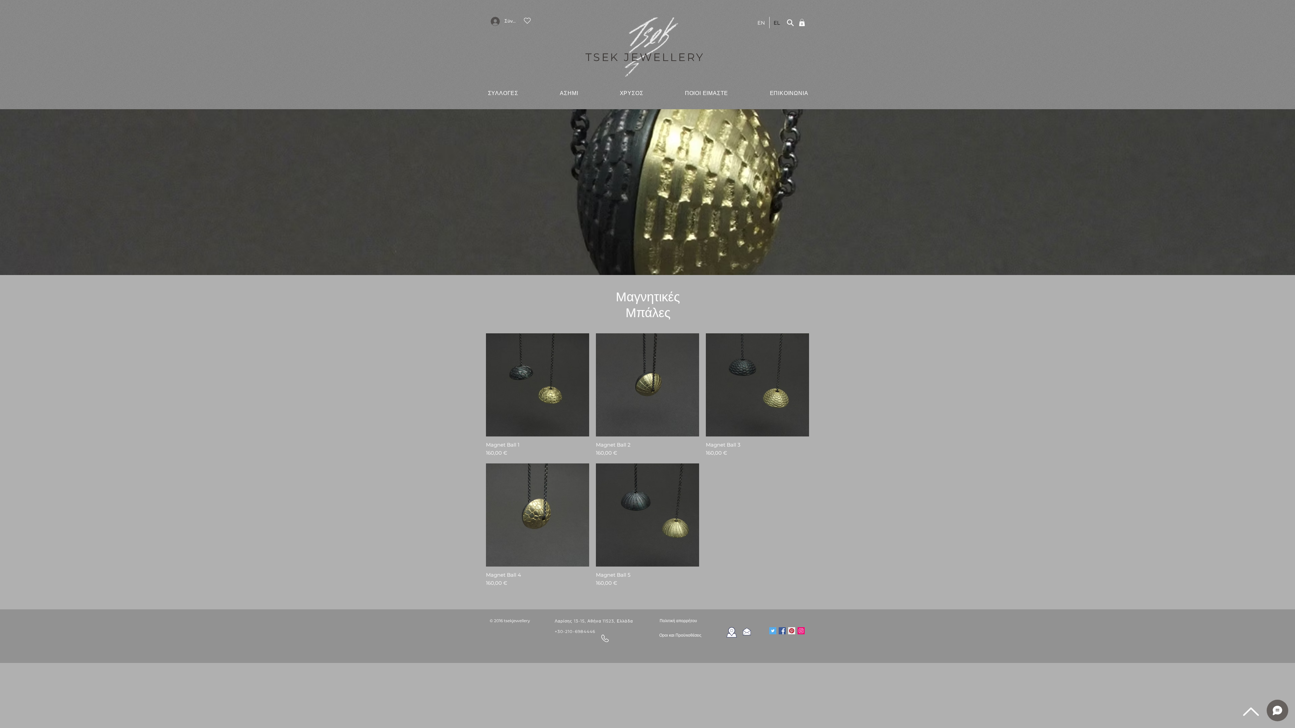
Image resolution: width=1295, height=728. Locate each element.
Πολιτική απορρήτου (678, 620)
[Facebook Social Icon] (782, 630)
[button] (503, 93)
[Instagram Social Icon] (801, 630)
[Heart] (527, 20)
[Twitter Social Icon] (772, 630)
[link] (802, 22)
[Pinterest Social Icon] (791, 630)
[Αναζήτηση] (790, 22)
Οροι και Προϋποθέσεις (680, 635)
